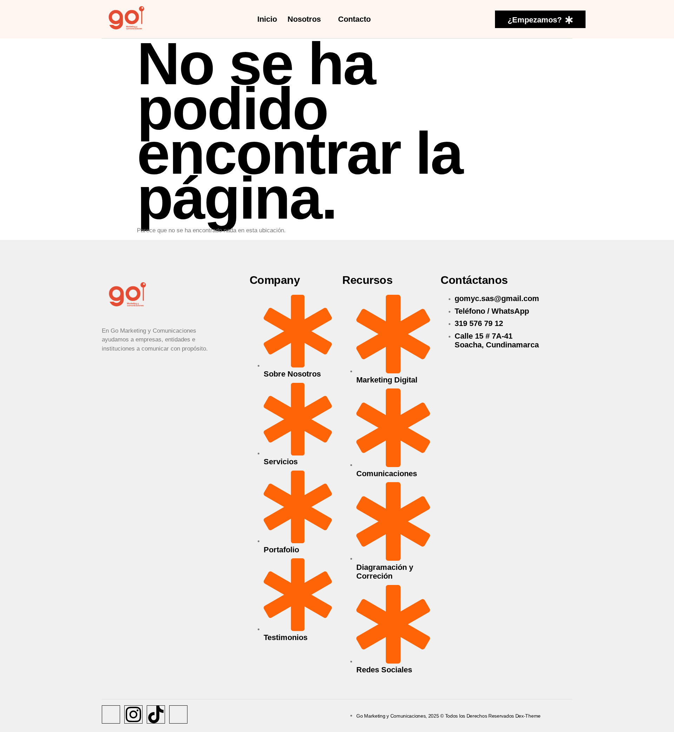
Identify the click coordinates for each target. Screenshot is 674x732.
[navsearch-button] (479, 19)
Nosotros (304, 19)
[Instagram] (133, 714)
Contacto (354, 19)
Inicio (267, 19)
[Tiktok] (156, 714)
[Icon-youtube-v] (178, 714)
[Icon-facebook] (111, 714)
